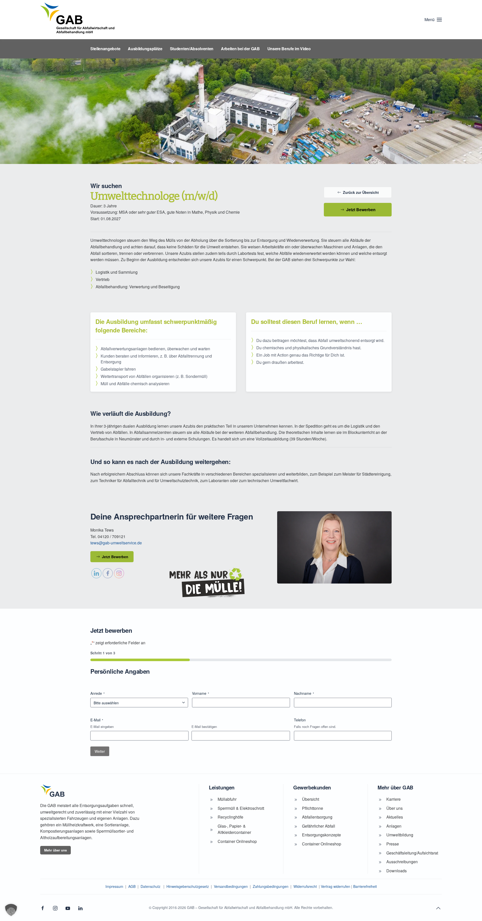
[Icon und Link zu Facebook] (42, 907)
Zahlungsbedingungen (270, 886)
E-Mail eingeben (102, 726)
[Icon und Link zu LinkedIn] (80, 907)
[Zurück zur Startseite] (77, 20)
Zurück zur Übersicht (361, 192)
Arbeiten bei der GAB (240, 48)
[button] (433, 20)
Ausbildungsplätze (145, 48)
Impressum (114, 886)
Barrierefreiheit (365, 886)
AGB (132, 886)
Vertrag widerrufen (335, 886)
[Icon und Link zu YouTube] (67, 907)
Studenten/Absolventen (191, 48)
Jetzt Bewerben (361, 209)
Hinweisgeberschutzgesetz (187, 886)
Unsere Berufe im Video (289, 48)
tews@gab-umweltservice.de (116, 543)
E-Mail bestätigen (204, 726)
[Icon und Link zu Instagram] (55, 907)
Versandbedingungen (231, 886)
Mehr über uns (55, 850)
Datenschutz (150, 886)
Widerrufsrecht (305, 886)
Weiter (100, 751)
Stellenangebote (105, 48)
